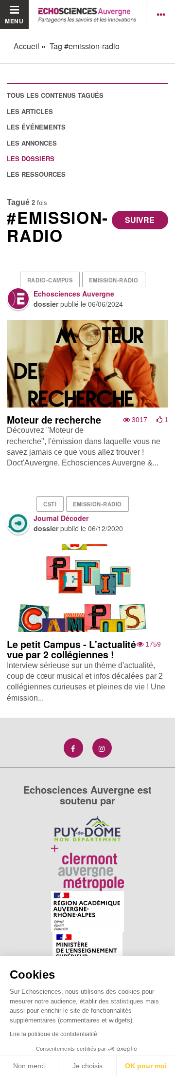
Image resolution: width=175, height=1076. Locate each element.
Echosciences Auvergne (74, 293)
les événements (36, 126)
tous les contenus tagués (55, 95)
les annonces (32, 143)
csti (49, 504)
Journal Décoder (61, 518)
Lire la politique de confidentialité (53, 1034)
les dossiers (30, 158)
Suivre (140, 219)
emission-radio (113, 280)
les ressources (36, 174)
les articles (30, 111)
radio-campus (50, 280)
